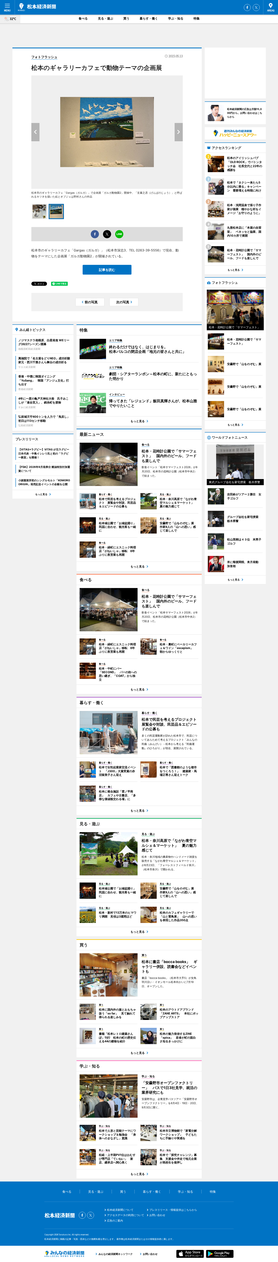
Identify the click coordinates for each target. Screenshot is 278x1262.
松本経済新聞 (37, 7)
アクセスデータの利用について (125, 1215)
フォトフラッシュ (44, 57)
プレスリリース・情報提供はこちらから (173, 1209)
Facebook (247, 7)
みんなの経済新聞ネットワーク (64, 1254)
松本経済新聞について (120, 1209)
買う (126, 18)
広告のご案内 (115, 1220)
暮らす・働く (149, 18)
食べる (83, 18)
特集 (197, 18)
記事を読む (107, 270)
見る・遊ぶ (105, 18)
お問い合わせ (157, 1215)
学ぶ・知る (175, 18)
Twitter (256, 7)
